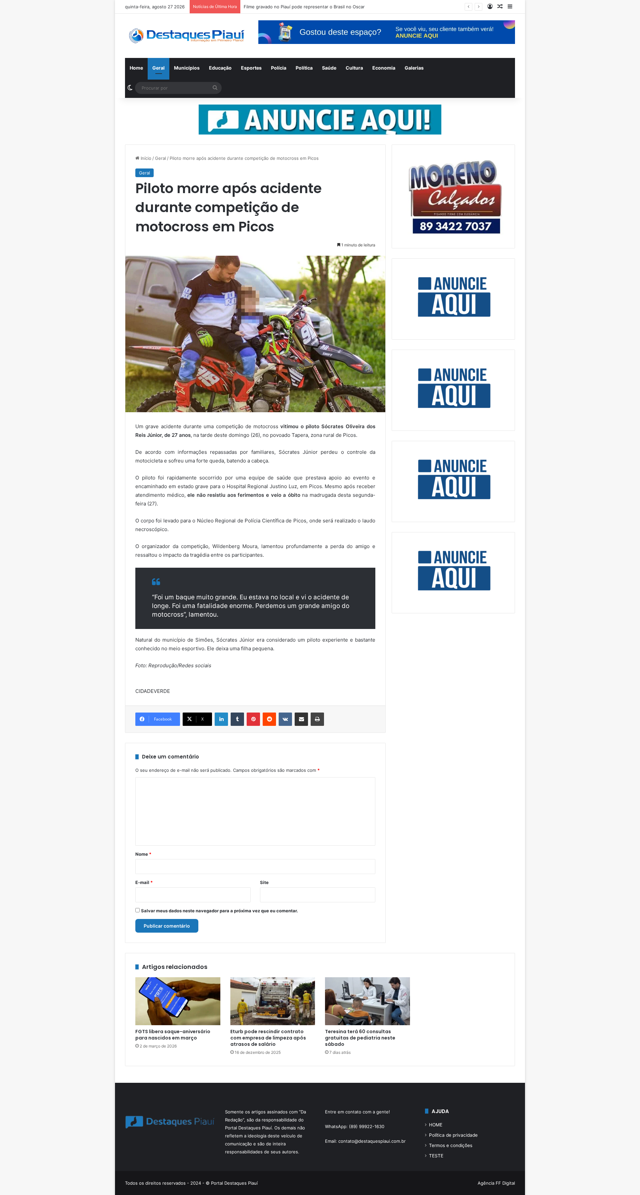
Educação (220, 68)
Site (264, 882)
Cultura (354, 68)
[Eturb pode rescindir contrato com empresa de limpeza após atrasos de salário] (272, 1001)
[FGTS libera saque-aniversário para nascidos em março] (177, 1001)
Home (136, 68)
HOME (435, 1124)
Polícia (278, 68)
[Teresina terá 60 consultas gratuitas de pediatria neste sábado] (367, 1001)
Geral (158, 68)
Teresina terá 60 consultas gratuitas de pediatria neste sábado (360, 1037)
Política (304, 68)
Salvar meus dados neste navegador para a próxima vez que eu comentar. (219, 910)
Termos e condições (450, 1145)
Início (145, 158)
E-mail (144, 882)
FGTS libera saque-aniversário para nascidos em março (172, 1034)
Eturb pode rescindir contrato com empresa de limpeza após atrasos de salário (268, 1037)
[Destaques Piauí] (186, 36)
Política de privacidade (453, 1135)
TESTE (436, 1155)
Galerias (414, 68)
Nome (143, 854)
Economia (383, 68)
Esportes (251, 68)
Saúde (329, 68)
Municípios (187, 68)
